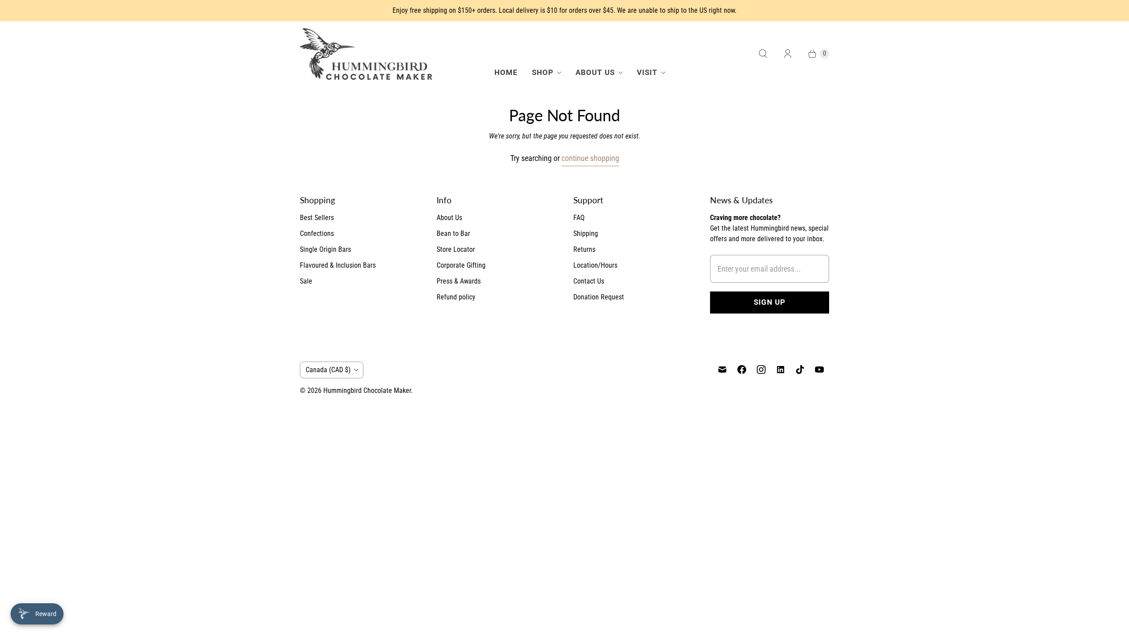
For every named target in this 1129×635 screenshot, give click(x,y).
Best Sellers (317, 217)
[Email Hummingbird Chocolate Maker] (722, 369)
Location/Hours (595, 265)
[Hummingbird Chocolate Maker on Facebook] (741, 369)
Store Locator (456, 249)
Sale (306, 281)
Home (506, 72)
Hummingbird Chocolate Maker (367, 390)
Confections (317, 233)
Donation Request (598, 297)
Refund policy (456, 297)
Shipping (585, 233)
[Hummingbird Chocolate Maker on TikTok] (800, 369)
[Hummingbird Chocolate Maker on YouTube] (819, 369)
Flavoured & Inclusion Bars (338, 265)
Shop (542, 72)
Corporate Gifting (461, 265)
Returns (584, 249)
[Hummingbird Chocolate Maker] (366, 54)
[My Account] (787, 53)
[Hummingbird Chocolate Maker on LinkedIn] (780, 369)
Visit (647, 72)
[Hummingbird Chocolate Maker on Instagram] (761, 369)
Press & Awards (459, 281)
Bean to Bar (453, 233)
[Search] (763, 53)
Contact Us (588, 281)
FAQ (579, 217)
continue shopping (590, 158)
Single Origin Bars (325, 249)
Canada (328, 370)
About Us (595, 72)
